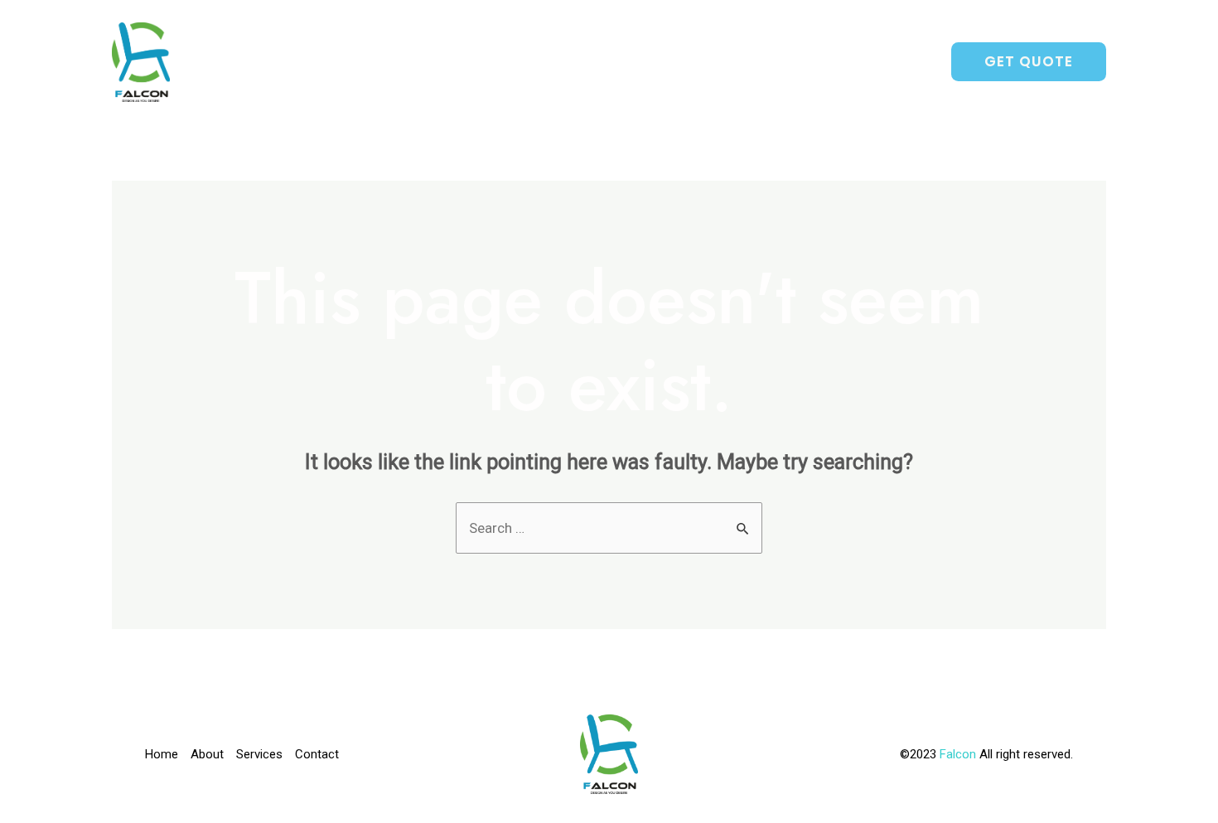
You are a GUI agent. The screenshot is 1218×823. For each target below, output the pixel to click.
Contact (885, 62)
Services (788, 62)
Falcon (959, 754)
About (702, 62)
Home (629, 62)
